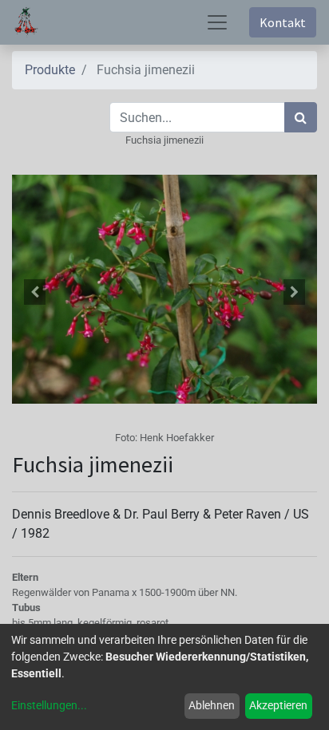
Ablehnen (211, 705)
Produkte (50, 69)
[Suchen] (300, 117)
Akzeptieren (278, 705)
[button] (34, 292)
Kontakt (283, 22)
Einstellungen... (49, 705)
